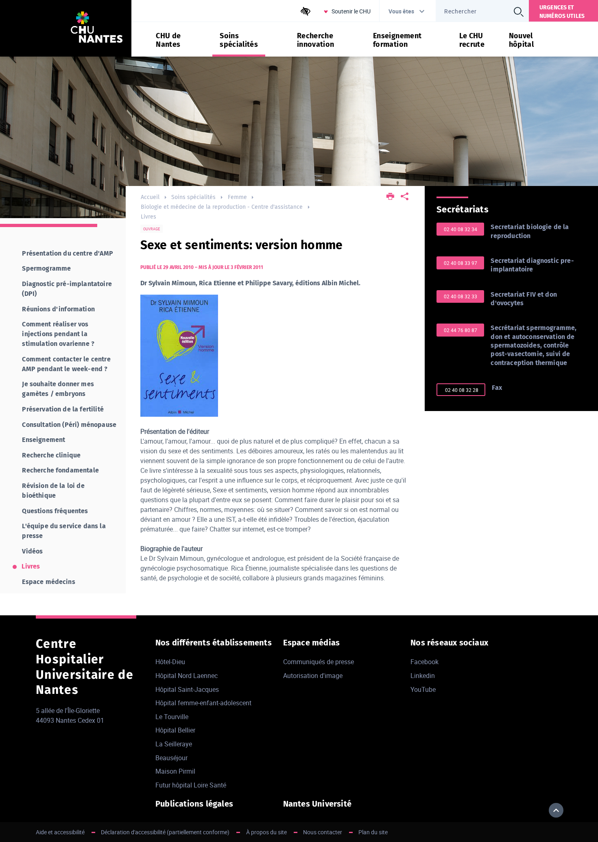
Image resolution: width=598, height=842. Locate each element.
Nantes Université (317, 804)
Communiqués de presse (318, 661)
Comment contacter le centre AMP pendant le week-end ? (66, 364)
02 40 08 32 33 (460, 296)
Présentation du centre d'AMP (67, 253)
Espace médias (311, 642)
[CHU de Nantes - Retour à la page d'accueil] (96, 28)
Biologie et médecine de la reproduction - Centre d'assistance (222, 206)
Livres (148, 216)
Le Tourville (171, 716)
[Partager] (404, 197)
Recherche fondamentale (60, 470)
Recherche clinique (51, 455)
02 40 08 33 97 (460, 263)
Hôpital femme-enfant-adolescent (203, 702)
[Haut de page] (556, 810)
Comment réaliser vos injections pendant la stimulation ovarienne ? (58, 334)
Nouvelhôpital (521, 40)
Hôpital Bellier (175, 730)
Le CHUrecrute (472, 40)
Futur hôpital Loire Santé (190, 785)
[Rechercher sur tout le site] (518, 12)
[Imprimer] (390, 197)
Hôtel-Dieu (170, 661)
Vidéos (32, 551)
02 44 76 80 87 (460, 330)
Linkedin (422, 675)
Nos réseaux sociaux (449, 642)
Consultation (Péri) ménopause (69, 425)
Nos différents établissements (213, 642)
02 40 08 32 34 (460, 229)
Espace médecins (48, 582)
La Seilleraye (173, 743)
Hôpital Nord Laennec (186, 675)
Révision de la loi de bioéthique (53, 490)
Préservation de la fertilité (62, 409)
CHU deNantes (168, 40)
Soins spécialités (193, 197)
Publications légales (194, 804)
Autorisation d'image (313, 675)
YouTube (423, 689)
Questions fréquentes (55, 511)
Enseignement (43, 440)
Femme (237, 197)
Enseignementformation (397, 40)
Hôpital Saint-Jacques (187, 689)
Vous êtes (401, 11)
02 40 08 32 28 (461, 390)
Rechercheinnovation (315, 40)
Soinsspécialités (239, 40)
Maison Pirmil (175, 771)
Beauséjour (171, 757)
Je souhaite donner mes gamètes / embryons (58, 389)
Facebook (424, 661)
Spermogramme (46, 268)
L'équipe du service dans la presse (63, 531)
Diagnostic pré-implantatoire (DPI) (66, 288)
